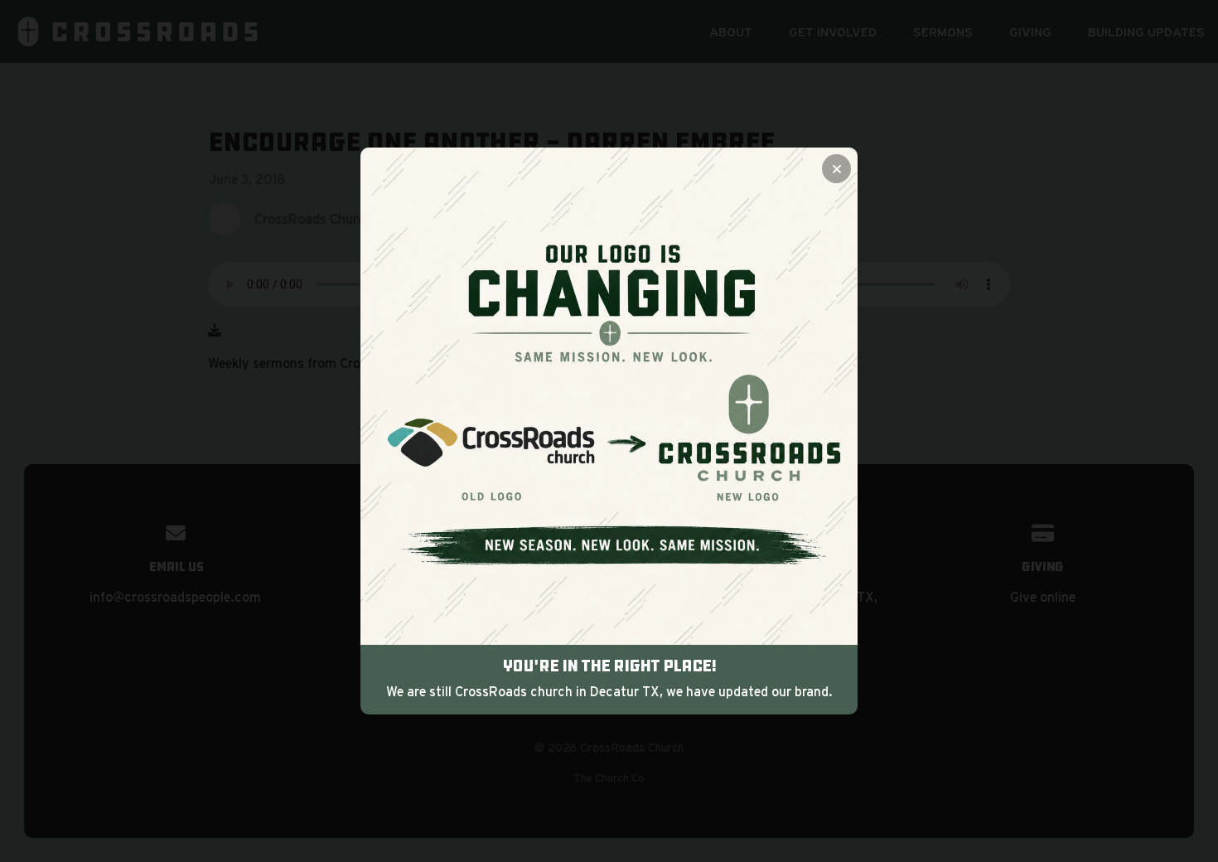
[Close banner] (836, 168)
